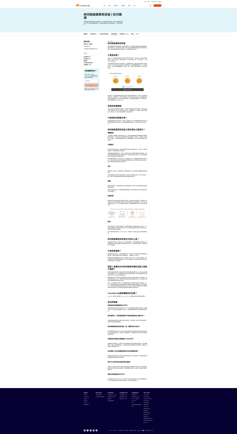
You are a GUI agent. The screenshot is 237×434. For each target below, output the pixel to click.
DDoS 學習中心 (147, 396)
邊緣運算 (109, 398)
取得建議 (85, 400)
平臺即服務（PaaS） (124, 394)
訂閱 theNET (91, 85)
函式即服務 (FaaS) (111, 396)
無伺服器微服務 (111, 400)
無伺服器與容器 (114, 33)
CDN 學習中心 (146, 400)
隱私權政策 (93, 88)
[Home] (83, 5)
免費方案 (85, 394)
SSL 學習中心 (146, 406)
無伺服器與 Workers (136, 396)
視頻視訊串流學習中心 (148, 418)
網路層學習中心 (147, 414)
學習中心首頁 (146, 394)
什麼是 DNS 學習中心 (148, 398)
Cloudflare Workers (125, 296)
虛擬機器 (110, 109)
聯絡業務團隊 (157, 5)
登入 (151, 5)
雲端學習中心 (146, 410)
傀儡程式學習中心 (147, 408)
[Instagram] (97, 430)
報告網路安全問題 (132, 430)
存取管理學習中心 (147, 412)
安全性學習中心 (147, 402)
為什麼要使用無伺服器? (104, 33)
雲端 (133, 171)
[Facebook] (85, 430)
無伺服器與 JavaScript (124, 33)
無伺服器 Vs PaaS (123, 398)
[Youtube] (94, 430)
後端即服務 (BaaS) (123, 396)
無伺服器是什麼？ (93, 33)
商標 (152, 430)
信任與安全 (139, 430)
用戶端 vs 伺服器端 (135, 398)
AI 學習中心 (146, 422)
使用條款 (126, 430)
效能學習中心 (146, 404)
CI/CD (133, 402)
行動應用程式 (134, 394)
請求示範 (85, 402)
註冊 (145, 1)
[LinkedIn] (91, 430)
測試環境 (137, 231)
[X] (88, 430)
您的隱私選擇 (147, 430)
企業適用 (85, 398)
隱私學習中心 (146, 416)
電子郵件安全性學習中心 (148, 420)
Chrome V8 (134, 400)
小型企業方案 (86, 396)
